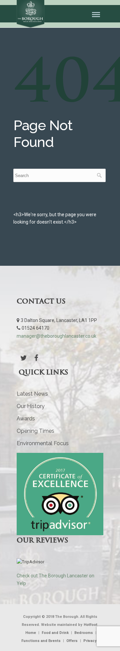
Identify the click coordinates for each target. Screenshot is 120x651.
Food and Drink (55, 633)
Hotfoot (90, 625)
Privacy (90, 641)
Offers (72, 641)
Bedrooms (83, 633)
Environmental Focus (43, 443)
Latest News (32, 394)
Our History (31, 406)
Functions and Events (41, 641)
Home (30, 633)
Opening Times (35, 431)
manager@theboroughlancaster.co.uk (56, 336)
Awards (26, 418)
